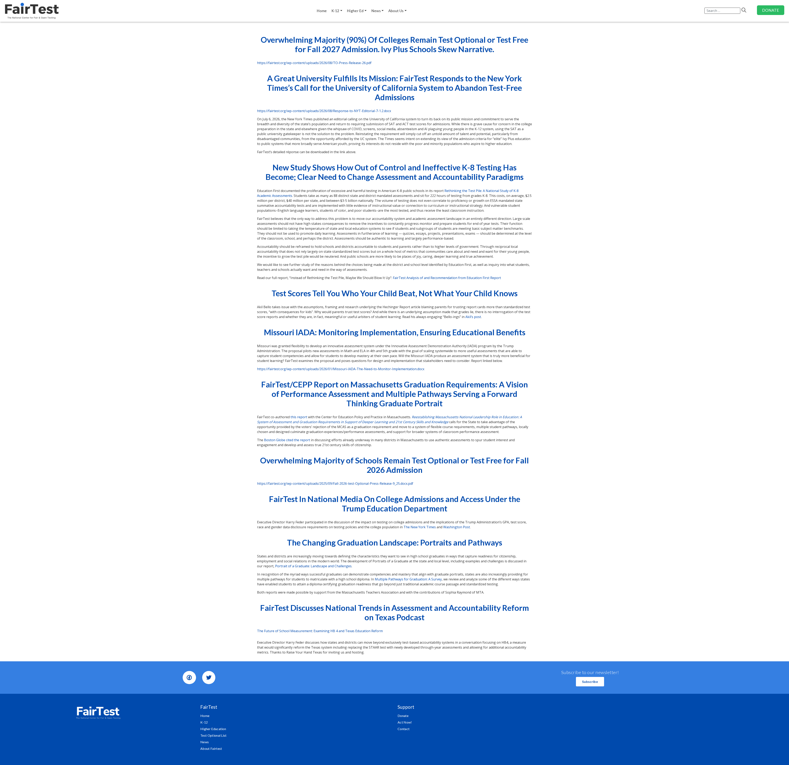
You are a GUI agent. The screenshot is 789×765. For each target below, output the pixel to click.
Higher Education (213, 729)
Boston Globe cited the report (286, 440)
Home (204, 716)
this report (299, 417)
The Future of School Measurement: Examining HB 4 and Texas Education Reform (320, 631)
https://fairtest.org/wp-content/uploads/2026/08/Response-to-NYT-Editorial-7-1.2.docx (324, 111)
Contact (403, 729)
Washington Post (456, 527)
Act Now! (405, 722)
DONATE (770, 10)
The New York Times (420, 527)
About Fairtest (211, 748)
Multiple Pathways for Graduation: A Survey (408, 579)
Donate (403, 716)
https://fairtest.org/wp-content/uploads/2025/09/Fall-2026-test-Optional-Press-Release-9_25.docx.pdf (335, 483)
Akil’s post (473, 317)
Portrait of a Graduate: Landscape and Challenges (313, 566)
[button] (590, 681)
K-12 (204, 722)
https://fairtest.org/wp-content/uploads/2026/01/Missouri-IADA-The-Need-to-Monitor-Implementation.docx (340, 369)
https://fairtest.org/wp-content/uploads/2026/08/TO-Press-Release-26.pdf (314, 63)
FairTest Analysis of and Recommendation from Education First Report (447, 278)
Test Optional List (213, 735)
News (204, 742)
